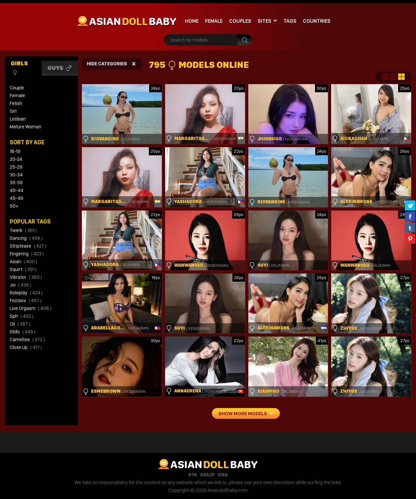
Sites (264, 21)
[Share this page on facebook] (410, 216)
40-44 (16, 190)
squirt (23, 269)
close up (26, 347)
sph (21, 316)
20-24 (16, 159)
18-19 (15, 151)
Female (214, 21)
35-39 (16, 183)
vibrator (26, 277)
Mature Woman (25, 127)
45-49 (16, 198)
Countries (317, 21)
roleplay (26, 293)
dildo (22, 332)
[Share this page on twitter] (410, 205)
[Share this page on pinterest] (410, 238)
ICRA (223, 474)
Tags (289, 21)
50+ (14, 206)
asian (23, 261)
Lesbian (18, 119)
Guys (55, 67)
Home (192, 21)
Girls (19, 63)
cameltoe (27, 339)
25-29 (16, 167)
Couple (17, 88)
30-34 (16, 175)
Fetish (16, 103)
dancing (26, 238)
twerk (23, 230)
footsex (26, 300)
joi (20, 285)
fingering (27, 254)
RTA (192, 474)
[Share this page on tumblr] (410, 227)
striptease (28, 246)
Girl (13, 111)
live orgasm (30, 308)
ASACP (207, 474)
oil (20, 324)
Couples (240, 21)
